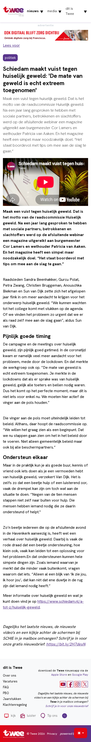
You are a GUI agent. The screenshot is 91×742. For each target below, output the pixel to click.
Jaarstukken (12, 699)
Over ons (9, 675)
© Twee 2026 (36, 734)
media (54, 11)
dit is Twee (76, 11)
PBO (6, 693)
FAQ (6, 687)
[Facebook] (70, 684)
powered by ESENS (73, 734)
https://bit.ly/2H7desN (65, 644)
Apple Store (59, 675)
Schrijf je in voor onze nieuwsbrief (66, 706)
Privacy (52, 734)
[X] (85, 684)
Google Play (80, 675)
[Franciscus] (45, 34)
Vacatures (10, 681)
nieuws (35, 11)
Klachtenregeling (15, 705)
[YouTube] (63, 684)
